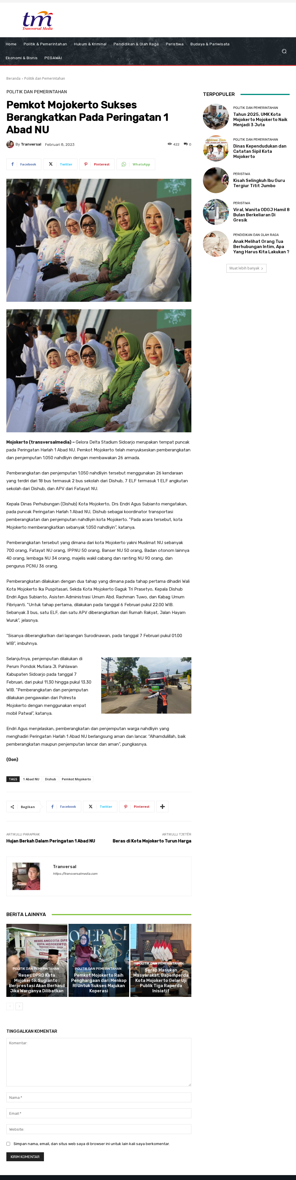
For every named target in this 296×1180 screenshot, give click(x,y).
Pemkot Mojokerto (76, 779)
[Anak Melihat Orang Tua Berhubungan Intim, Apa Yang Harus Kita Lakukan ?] (216, 244)
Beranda (13, 78)
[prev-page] (10, 1006)
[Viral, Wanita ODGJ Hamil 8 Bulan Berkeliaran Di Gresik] (216, 212)
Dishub (50, 779)
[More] (162, 806)
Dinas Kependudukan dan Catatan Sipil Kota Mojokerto (259, 151)
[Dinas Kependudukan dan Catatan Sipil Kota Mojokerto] (216, 148)
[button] (284, 51)
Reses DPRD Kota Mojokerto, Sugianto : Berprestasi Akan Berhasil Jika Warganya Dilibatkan (37, 983)
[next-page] (19, 1006)
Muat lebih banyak (244, 268)
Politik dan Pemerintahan (44, 78)
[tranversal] (11, 144)
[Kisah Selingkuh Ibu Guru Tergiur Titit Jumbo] (216, 180)
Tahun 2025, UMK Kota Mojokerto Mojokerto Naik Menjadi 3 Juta (260, 119)
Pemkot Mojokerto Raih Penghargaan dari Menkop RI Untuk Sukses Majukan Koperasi (99, 983)
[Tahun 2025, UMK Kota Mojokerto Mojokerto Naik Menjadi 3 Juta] (216, 117)
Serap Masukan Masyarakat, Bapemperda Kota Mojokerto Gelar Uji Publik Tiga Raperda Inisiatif (160, 980)
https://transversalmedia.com (75, 873)
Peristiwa (241, 174)
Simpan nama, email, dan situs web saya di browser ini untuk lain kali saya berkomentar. (92, 1144)
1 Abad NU (31, 779)
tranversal (31, 144)
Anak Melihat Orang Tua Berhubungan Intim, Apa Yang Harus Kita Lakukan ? (261, 246)
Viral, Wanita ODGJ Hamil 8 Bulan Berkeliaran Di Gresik (261, 215)
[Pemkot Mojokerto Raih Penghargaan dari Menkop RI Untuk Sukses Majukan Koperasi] (99, 960)
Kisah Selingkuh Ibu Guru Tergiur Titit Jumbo (259, 183)
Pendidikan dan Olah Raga (256, 235)
